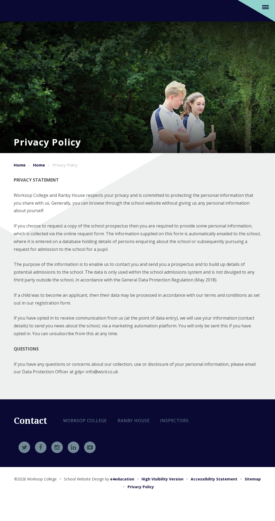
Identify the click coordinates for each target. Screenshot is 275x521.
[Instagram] (57, 447)
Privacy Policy (65, 165)
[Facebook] (40, 447)
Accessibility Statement (214, 479)
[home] (20, 10)
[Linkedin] (73, 447)
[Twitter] (24, 447)
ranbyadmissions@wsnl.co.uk (103, 458)
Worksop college (85, 421)
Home (20, 165)
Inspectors (174, 421)
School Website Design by (99, 479)
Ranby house (134, 421)
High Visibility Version (162, 479)
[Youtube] (90, 447)
